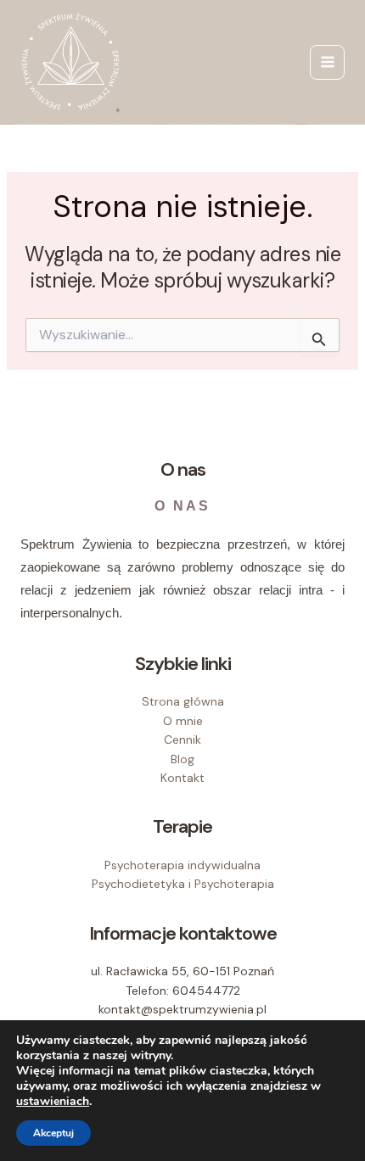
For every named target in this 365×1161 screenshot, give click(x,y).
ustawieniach (52, 1101)
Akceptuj (53, 1133)
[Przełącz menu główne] (327, 62)
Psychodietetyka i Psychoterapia (183, 883)
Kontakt (182, 777)
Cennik (182, 739)
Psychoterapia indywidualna (182, 865)
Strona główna (183, 701)
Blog (182, 759)
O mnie (183, 720)
